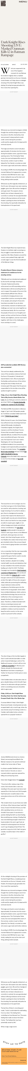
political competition (8, 665)
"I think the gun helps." (12, 416)
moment (21, 780)
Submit (23, 1060)
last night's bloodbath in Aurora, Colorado (14, 454)
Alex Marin (5, 64)
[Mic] (3, 3)
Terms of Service (23, 1062)
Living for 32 (16, 575)
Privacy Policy (5, 1063)
